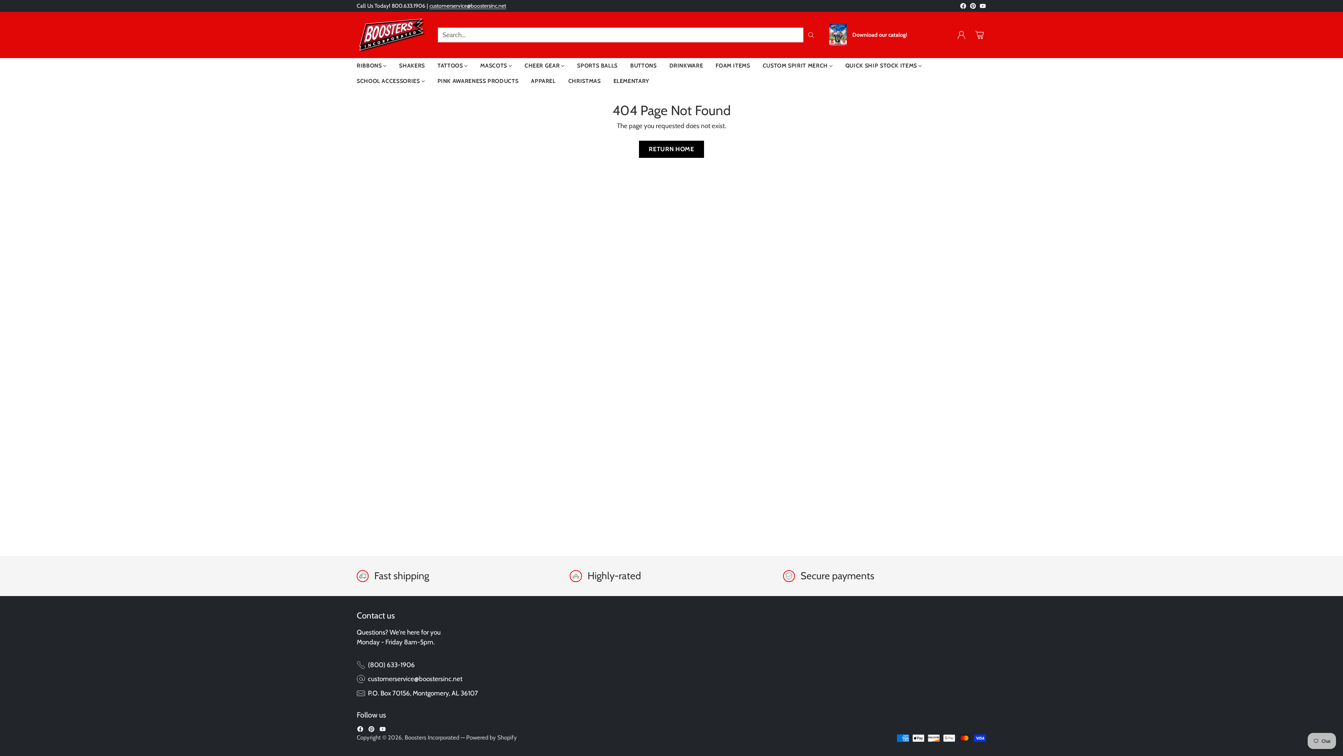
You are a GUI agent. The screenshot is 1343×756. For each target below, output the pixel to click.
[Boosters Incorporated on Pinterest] (972, 7)
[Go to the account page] (961, 35)
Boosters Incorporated (432, 737)
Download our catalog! (879, 35)
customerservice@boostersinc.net (467, 5)
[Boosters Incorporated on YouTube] (982, 7)
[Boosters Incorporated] (392, 35)
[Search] (811, 35)
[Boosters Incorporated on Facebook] (963, 7)
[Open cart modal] (979, 35)
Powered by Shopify (491, 737)
